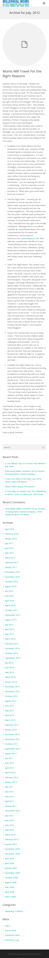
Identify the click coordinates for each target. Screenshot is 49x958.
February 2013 (11, 724)
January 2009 (11, 868)
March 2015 (10, 638)
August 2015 (10, 619)
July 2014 (9, 662)
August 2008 (10, 882)
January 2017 (11, 567)
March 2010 (10, 834)
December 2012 (12, 734)
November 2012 (12, 739)
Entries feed (10, 930)
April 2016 (9, 600)
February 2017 (11, 562)
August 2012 (10, 753)
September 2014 (12, 658)
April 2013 (9, 715)
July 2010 (9, 815)
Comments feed (12, 935)
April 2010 (9, 829)
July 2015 (9, 624)
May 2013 (9, 710)
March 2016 (10, 605)
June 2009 (9, 858)
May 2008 (9, 887)
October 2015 (11, 610)
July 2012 (9, 758)
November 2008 (12, 873)
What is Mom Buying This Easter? (20, 486)
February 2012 (11, 777)
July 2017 (9, 543)
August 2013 (10, 701)
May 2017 (9, 553)
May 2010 (9, 825)
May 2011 (9, 796)
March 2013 (10, 720)
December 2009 (12, 849)
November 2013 (12, 691)
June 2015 (9, 629)
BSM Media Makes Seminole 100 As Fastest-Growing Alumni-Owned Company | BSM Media (25, 511)
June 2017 (9, 548)
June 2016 (9, 596)
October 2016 (11, 581)
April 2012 (9, 767)
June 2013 (9, 705)
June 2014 (9, 667)
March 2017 (10, 557)
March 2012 (10, 772)
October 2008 (11, 877)
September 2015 (12, 615)
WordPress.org (12, 940)
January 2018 (11, 538)
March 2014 (10, 677)
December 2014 (12, 648)
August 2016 (10, 586)
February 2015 (11, 643)
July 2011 (9, 787)
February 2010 (11, 839)
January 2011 (11, 806)
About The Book (21, 514)
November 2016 (12, 576)
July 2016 (9, 591)
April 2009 (9, 863)
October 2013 (11, 696)
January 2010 (11, 844)
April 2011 (9, 801)
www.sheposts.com (30, 238)
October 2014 (11, 653)
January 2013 (11, 729)
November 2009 (12, 853)
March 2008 (10, 896)
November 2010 (12, 810)
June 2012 (9, 763)
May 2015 (9, 634)
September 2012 (12, 748)
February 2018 (11, 533)
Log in (7, 925)
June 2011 (9, 791)
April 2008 (9, 892)
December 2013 (12, 686)
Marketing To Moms (14, 911)
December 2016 (12, 572)
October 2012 (11, 744)
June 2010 (9, 820)
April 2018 (9, 529)
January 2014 (11, 682)
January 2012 (11, 782)
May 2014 (9, 672)
